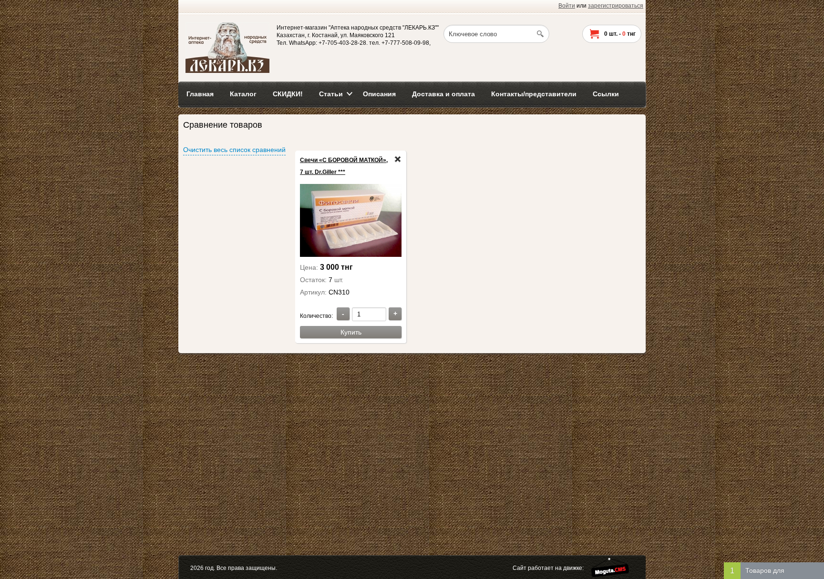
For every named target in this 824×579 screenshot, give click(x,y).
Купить (350, 332)
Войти (566, 5)
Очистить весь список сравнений (234, 149)
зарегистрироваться (615, 5)
